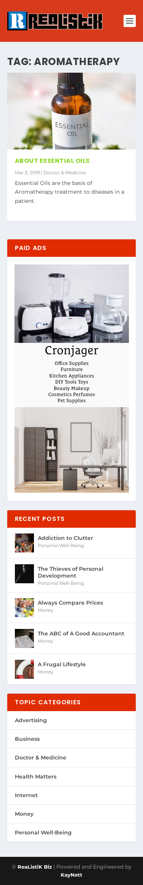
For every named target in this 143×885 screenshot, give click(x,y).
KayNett (71, 875)
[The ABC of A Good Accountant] (24, 638)
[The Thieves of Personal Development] (24, 573)
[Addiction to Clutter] (24, 542)
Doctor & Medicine (64, 172)
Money (45, 610)
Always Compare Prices (70, 602)
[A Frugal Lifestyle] (24, 669)
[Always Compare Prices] (24, 607)
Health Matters (35, 776)
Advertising (31, 720)
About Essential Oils (52, 160)
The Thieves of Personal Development (70, 572)
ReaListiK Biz (35, 867)
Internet (26, 795)
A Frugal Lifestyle (62, 664)
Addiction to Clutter (65, 538)
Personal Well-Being (61, 545)
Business (27, 738)
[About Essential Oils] (71, 111)
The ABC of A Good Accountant (81, 633)
